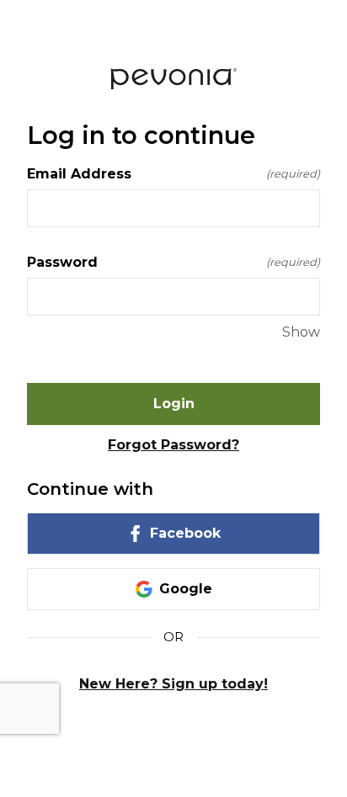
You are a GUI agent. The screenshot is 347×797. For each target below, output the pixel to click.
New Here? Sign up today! (173, 684)
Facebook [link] (185, 533)
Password (173, 262)
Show (301, 332)
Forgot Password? (173, 445)
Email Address (173, 174)
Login (174, 404)
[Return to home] (173, 79)
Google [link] (185, 589)
